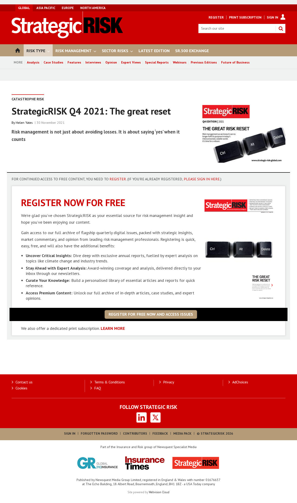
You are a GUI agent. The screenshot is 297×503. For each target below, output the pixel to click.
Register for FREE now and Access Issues (151, 314)
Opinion (111, 62)
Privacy (168, 382)
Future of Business (235, 62)
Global (24, 8)
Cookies (21, 388)
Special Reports (157, 62)
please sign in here (202, 179)
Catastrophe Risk (28, 99)
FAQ (97, 388)
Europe (68, 8)
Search (280, 28)
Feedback (160, 433)
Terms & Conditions (109, 382)
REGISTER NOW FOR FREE (73, 202)
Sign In (272, 17)
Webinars (180, 62)
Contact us (24, 382)
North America (93, 8)
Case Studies (53, 62)
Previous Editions (204, 62)
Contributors (135, 433)
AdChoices (240, 382)
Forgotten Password (99, 433)
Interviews (93, 62)
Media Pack (182, 433)
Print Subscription (245, 17)
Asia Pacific (45, 8)
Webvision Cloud (159, 492)
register (118, 179)
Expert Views (131, 62)
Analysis (33, 62)
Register (216, 17)
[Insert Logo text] (67, 37)
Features (74, 62)
